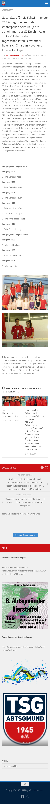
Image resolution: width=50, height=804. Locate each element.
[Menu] (46, 3)
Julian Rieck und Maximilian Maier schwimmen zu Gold (10, 413)
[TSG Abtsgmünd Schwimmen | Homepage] (4, 3)
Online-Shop (35, 513)
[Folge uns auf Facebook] (42, 467)
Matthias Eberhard (14, 55)
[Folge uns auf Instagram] (46, 467)
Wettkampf (7, 9)
